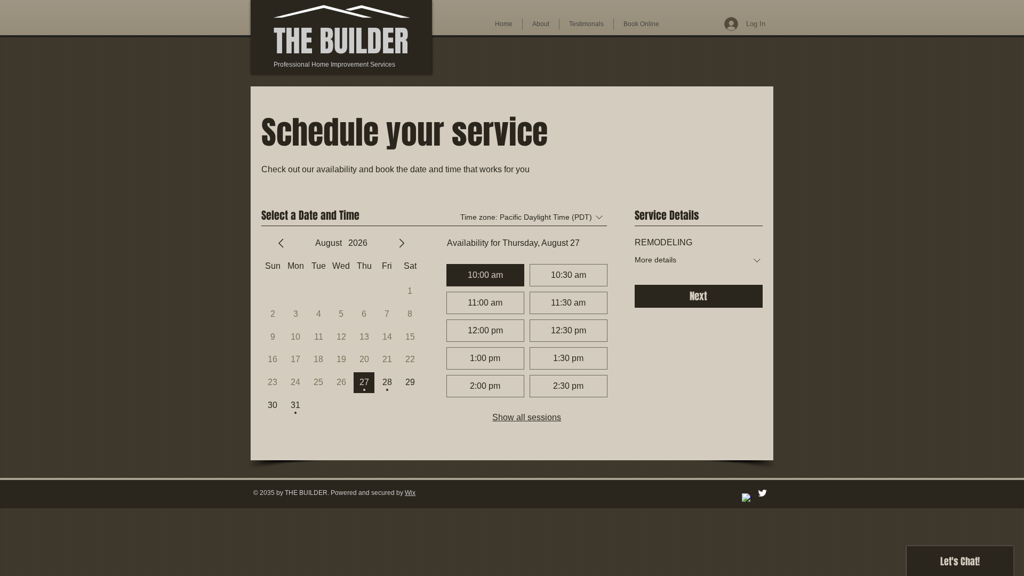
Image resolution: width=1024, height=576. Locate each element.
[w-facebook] (747, 498)
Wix (410, 493)
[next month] (401, 243)
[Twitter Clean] (762, 493)
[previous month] (281, 243)
